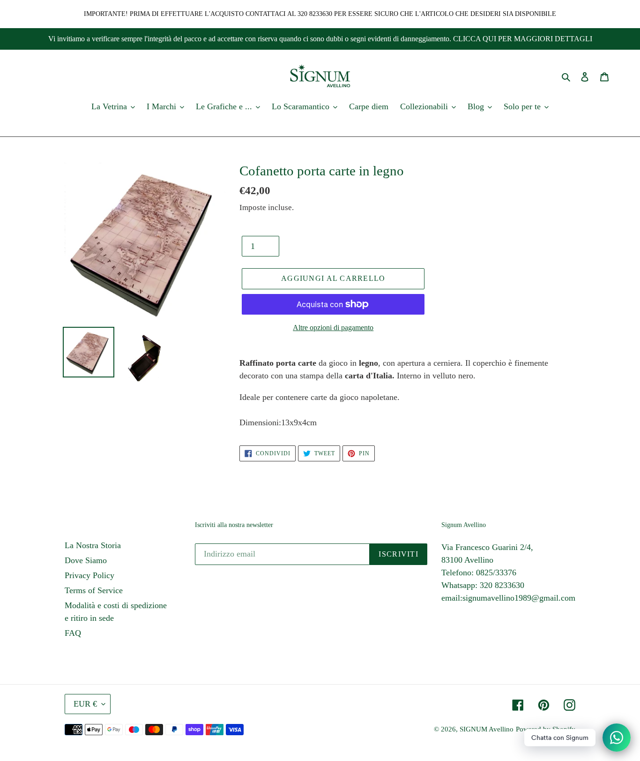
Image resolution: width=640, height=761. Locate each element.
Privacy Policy (89, 575)
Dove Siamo (86, 560)
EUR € (85, 703)
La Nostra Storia (93, 545)
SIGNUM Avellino (486, 729)
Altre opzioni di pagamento (333, 328)
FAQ (73, 633)
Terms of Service (94, 590)
